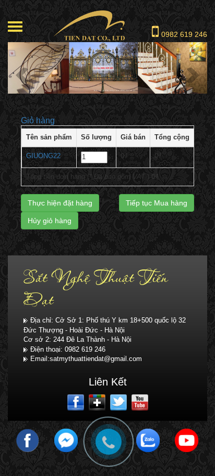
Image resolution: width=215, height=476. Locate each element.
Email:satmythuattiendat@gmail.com (86, 359)
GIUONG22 (43, 156)
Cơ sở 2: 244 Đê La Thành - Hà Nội (77, 339)
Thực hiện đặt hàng (60, 203)
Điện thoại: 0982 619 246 (67, 349)
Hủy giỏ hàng (49, 220)
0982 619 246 (184, 34)
